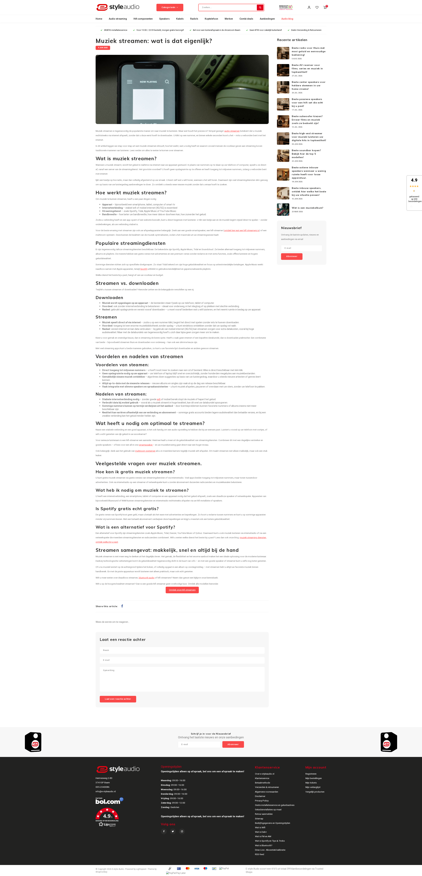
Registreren (310, 774)
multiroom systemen (145, 451)
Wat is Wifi (260, 827)
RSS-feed (259, 854)
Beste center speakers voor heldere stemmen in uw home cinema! (309, 85)
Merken (229, 19)
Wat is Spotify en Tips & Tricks (270, 841)
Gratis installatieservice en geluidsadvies (274, 805)
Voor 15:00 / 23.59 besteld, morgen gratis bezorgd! (160, 30)
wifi (159, 399)
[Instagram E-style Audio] (182, 831)
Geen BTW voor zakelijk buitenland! (266, 30)
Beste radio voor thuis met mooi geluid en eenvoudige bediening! (309, 51)
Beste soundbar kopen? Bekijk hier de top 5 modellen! (306, 154)
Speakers (164, 19)
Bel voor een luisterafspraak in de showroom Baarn (216, 30)
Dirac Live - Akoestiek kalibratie (270, 850)
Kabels (180, 19)
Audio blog (287, 19)
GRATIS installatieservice (115, 30)
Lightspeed (141, 869)
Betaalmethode (262, 782)
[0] (324, 7)
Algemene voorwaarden (266, 792)
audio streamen (232, 131)
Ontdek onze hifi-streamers (182, 590)
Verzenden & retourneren (267, 787)
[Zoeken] (260, 7)
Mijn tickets (311, 782)
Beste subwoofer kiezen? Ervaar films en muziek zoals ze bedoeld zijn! (307, 120)
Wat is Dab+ (261, 832)
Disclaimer (260, 796)
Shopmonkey (101, 872)
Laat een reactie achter (118, 699)
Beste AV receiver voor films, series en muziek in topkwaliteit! (307, 68)
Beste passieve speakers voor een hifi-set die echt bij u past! (307, 103)
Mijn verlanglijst (312, 787)
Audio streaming (118, 19)
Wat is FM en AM (263, 836)
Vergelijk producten (314, 792)
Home (99, 19)
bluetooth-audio (146, 577)
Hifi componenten (143, 19)
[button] (128, 818)
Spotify (143, 269)
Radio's (194, 19)
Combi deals (246, 19)
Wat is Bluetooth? (263, 845)
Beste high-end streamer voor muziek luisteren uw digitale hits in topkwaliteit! (309, 137)
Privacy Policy (262, 800)
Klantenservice (262, 778)
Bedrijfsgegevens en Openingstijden (272, 823)
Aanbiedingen (267, 19)
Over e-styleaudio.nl (264, 774)
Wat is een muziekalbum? (307, 207)
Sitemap (259, 818)
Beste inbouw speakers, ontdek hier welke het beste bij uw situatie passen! (309, 191)
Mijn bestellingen (313, 778)
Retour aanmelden (264, 814)
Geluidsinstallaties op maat (268, 809)
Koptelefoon (211, 19)
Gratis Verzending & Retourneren (306, 30)
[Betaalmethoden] (169, 868)
